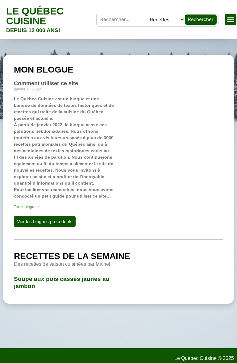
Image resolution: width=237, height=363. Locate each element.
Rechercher (201, 19)
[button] (230, 20)
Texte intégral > (27, 207)
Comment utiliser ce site (46, 83)
